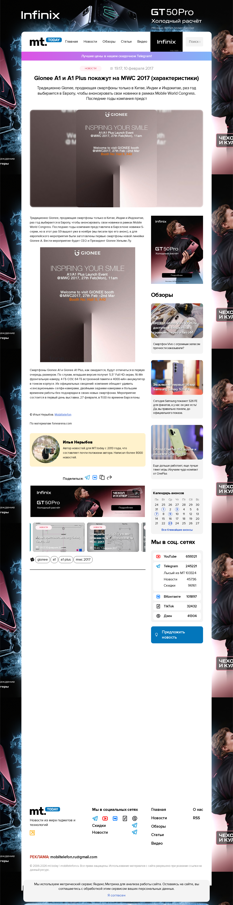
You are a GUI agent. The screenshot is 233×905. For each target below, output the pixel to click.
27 (177, 505)
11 (184, 514)
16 (170, 519)
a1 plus (66, 559)
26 (170, 505)
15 (163, 519)
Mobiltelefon (63, 415)
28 (184, 505)
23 (170, 523)
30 (197, 505)
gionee (42, 559)
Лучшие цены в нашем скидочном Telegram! (116, 56)
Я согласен (117, 895)
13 (197, 514)
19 (190, 519)
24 (156, 505)
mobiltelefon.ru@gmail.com (73, 857)
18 (184, 519)
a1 (54, 559)
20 (197, 519)
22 (163, 523)
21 (156, 523)
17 (177, 519)
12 (190, 514)
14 (156, 519)
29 (190, 505)
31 (156, 509)
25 (163, 505)
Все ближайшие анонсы (177, 530)
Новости (90, 68)
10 (177, 514)
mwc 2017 (83, 559)
